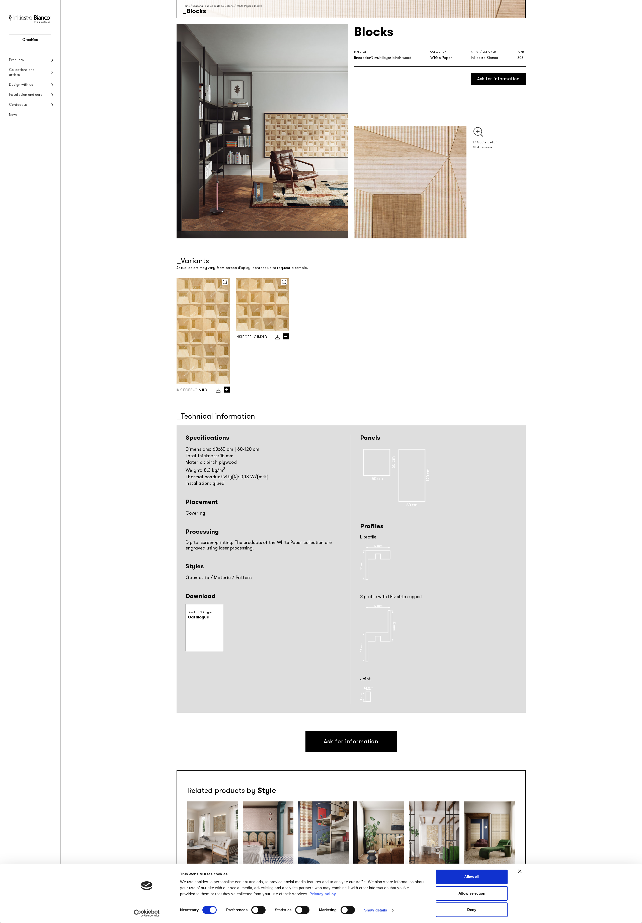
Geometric (197, 578)
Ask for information (498, 79)
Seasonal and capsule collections (213, 6)
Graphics (30, 39)
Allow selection (471, 893)
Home (186, 6)
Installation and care (25, 94)
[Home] (30, 22)
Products (16, 60)
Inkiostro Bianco (484, 57)
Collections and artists (22, 72)
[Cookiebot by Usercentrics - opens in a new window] (147, 913)
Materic (222, 578)
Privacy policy (322, 894)
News (13, 114)
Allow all (471, 877)
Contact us (18, 104)
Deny (471, 909)
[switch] (258, 910)
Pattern (244, 578)
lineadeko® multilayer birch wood (382, 57)
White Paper (243, 6)
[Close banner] (520, 871)
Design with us (21, 84)
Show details (375, 910)
